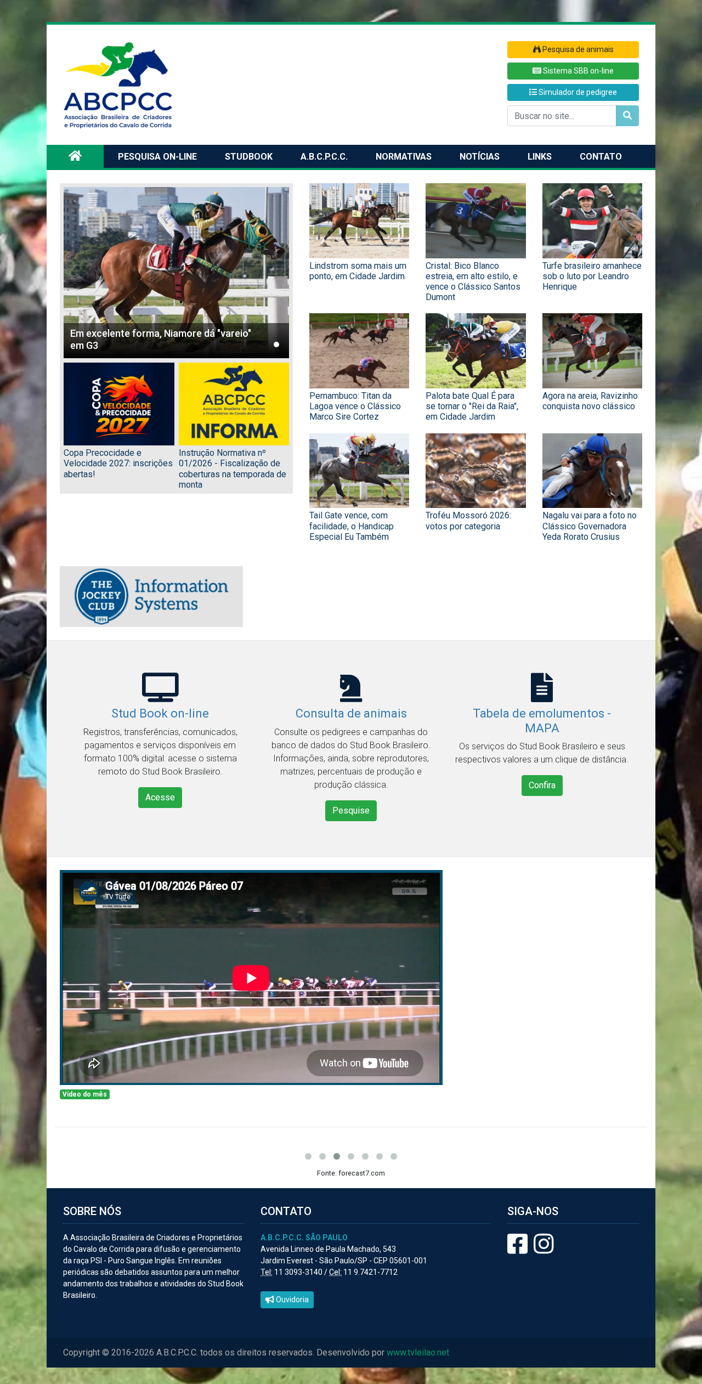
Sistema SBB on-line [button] (577, 70)
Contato (601, 156)
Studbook (249, 156)
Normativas (404, 156)
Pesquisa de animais (577, 49)
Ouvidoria (291, 1299)
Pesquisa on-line (157, 156)
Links (540, 156)
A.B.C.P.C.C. (324, 156)
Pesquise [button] (351, 810)
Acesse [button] (160, 797)
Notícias (480, 156)
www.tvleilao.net (418, 1352)
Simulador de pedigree (577, 92)
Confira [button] (542, 785)
